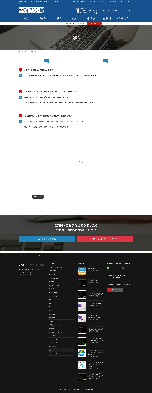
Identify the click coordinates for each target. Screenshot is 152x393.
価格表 (83, 2)
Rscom (51, 303)
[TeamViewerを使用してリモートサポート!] (117, 268)
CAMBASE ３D (53, 281)
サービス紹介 (53, 336)
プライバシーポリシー (125, 2)
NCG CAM (52, 318)
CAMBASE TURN (53, 292)
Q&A (50, 350)
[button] (47, 239)
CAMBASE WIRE (54, 285)
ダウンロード (91, 2)
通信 (50, 310)
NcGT (50, 300)
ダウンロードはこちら (94, 23)
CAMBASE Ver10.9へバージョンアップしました (96, 328)
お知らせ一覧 (112, 2)
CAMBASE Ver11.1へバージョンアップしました (96, 293)
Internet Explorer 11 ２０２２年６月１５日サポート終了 (96, 352)
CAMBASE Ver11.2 (94, 280)
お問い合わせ (102, 2)
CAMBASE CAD (53, 271)
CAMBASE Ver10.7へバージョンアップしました (96, 375)
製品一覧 (75, 2)
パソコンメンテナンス (55, 332)
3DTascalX (52, 314)
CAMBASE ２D (53, 274)
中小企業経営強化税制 (95, 303)
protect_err (27, 197)
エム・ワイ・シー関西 (55, 267)
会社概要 (39, 255)
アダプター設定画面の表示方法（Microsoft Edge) (96, 364)
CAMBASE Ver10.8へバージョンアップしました (96, 340)
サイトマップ (53, 343)
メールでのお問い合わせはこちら (118, 10)
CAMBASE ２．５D (55, 278)
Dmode (51, 307)
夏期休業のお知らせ (94, 268)
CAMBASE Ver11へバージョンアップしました (95, 316)
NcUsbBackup (53, 346)
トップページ (66, 2)
